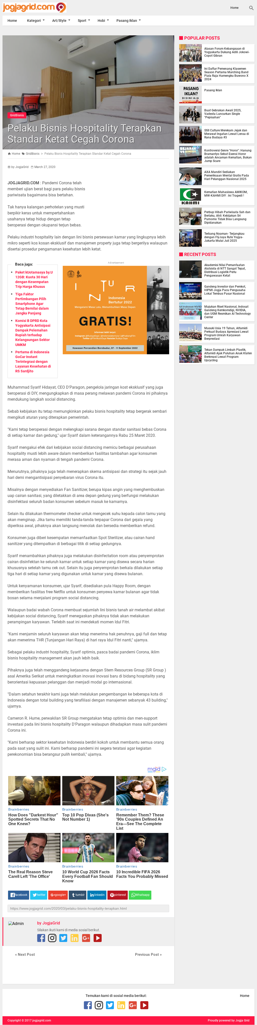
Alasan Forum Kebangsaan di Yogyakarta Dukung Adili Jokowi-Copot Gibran (226, 52)
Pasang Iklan (126, 21)
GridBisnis (17, 115)
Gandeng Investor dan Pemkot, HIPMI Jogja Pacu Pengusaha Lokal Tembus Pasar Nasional (225, 290)
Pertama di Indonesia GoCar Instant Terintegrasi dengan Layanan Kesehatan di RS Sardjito (33, 361)
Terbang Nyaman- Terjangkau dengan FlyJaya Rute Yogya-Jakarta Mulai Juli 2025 (224, 237)
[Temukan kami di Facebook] (41, 938)
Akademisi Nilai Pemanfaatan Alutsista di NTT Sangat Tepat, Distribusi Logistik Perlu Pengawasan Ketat (225, 270)
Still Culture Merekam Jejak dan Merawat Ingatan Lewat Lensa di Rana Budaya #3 (226, 134)
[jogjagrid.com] (40, 8)
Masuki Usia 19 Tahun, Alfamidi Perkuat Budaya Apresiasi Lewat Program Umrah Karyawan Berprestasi (226, 333)
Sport (82, 21)
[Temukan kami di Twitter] (63, 938)
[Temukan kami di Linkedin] (74, 938)
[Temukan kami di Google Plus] (86, 938)
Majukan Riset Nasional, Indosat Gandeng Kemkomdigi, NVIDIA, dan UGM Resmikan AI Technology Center (227, 312)
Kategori (34, 21)
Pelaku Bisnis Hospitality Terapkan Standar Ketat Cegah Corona (85, 133)
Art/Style (59, 21)
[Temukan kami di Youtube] (98, 938)
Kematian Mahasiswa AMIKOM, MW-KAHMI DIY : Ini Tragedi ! (226, 193)
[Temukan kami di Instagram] (52, 938)
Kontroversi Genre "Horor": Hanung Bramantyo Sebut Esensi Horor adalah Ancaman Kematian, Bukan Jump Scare (228, 156)
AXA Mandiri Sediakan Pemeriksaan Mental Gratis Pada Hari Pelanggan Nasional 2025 (226, 175)
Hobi (101, 21)
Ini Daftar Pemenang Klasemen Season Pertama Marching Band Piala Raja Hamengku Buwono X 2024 (226, 74)
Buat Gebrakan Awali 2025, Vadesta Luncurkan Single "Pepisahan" (222, 114)
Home (234, 8)
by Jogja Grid (240, 1020)
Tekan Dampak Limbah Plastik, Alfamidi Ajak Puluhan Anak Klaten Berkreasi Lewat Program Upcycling (228, 355)
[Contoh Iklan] (116, 353)
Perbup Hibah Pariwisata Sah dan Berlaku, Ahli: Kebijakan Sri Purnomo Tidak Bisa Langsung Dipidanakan (227, 217)
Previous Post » (148, 954)
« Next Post (25, 954)
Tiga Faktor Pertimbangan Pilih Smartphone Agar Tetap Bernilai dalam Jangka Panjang (32, 303)
